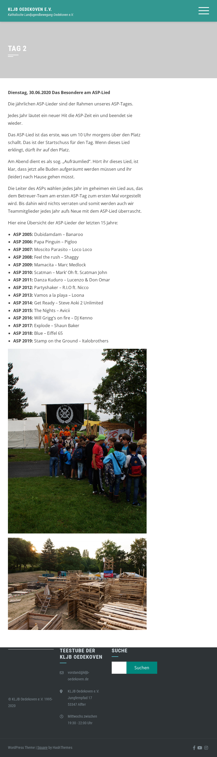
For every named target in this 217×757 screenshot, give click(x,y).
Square (42, 747)
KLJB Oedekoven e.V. (30, 9)
